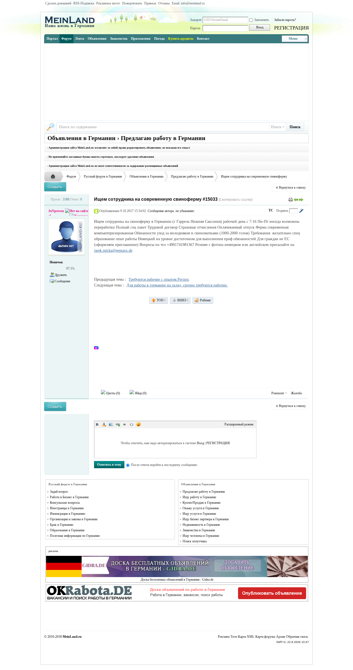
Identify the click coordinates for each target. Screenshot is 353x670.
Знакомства (118, 39)
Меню (293, 39)
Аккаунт (196, 20)
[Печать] (290, 199)
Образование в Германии (67, 530)
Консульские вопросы (65, 503)
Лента (79, 39)
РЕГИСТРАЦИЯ (291, 28)
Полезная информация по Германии (75, 536)
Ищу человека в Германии (201, 536)
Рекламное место (108, 3)
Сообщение (62, 281)
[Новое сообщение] (55, 186)
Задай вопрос (59, 492)
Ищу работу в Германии (199, 497)
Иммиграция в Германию (67, 514)
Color (104, 424)
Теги (234, 637)
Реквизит (277, 393)
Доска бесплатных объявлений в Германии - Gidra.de (177, 579)
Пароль (195, 28)
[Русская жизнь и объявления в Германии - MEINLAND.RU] (71, 27)
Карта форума (265, 637)
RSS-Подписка (83, 3)
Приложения (141, 39)
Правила (150, 3)
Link (118, 424)
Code (131, 424)
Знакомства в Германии (199, 530)
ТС (271, 210)
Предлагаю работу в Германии (192, 176)
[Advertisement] (176, 81)
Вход (200, 443)
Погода (159, 39)
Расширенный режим (238, 424)
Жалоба (296, 393)
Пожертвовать (132, 3)
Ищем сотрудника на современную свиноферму (254, 176)
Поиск (276, 127)
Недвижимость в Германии (201, 525)
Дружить (61, 275)
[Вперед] (301, 199)
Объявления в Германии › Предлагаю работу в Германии (126, 138)
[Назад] (296, 199)
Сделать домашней (58, 3)
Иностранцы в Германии (67, 508)
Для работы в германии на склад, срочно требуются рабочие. (177, 285)
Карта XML (246, 637)
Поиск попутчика (195, 541)
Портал (52, 39)
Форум (66, 39)
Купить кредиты (180, 39)
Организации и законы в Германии (73, 519)
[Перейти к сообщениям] (301, 210)
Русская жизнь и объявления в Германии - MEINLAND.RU (54, 176)
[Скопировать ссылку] (235, 200)
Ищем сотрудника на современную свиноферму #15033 (156, 199)
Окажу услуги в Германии (201, 508)
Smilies (138, 424)
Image (111, 424)
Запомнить (261, 20)
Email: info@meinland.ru (188, 3)
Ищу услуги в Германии (199, 514)
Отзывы (164, 3)
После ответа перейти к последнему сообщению (164, 465)
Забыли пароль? (285, 20)
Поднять (282, 211)
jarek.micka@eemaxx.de (113, 250)
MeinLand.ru (72, 637)
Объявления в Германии (146, 176)
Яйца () (140, 393)
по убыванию (185, 211)
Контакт (203, 39)
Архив (280, 637)
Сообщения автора (161, 211)
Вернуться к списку (292, 187)
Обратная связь (297, 637)
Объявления (97, 39)
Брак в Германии (61, 525)
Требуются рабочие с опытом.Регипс (159, 279)
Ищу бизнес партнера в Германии (206, 519)
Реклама (223, 637)
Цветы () (112, 393)
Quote (124, 424)
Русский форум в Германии (103, 176)
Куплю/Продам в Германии (201, 503)
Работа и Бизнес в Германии (69, 497)
